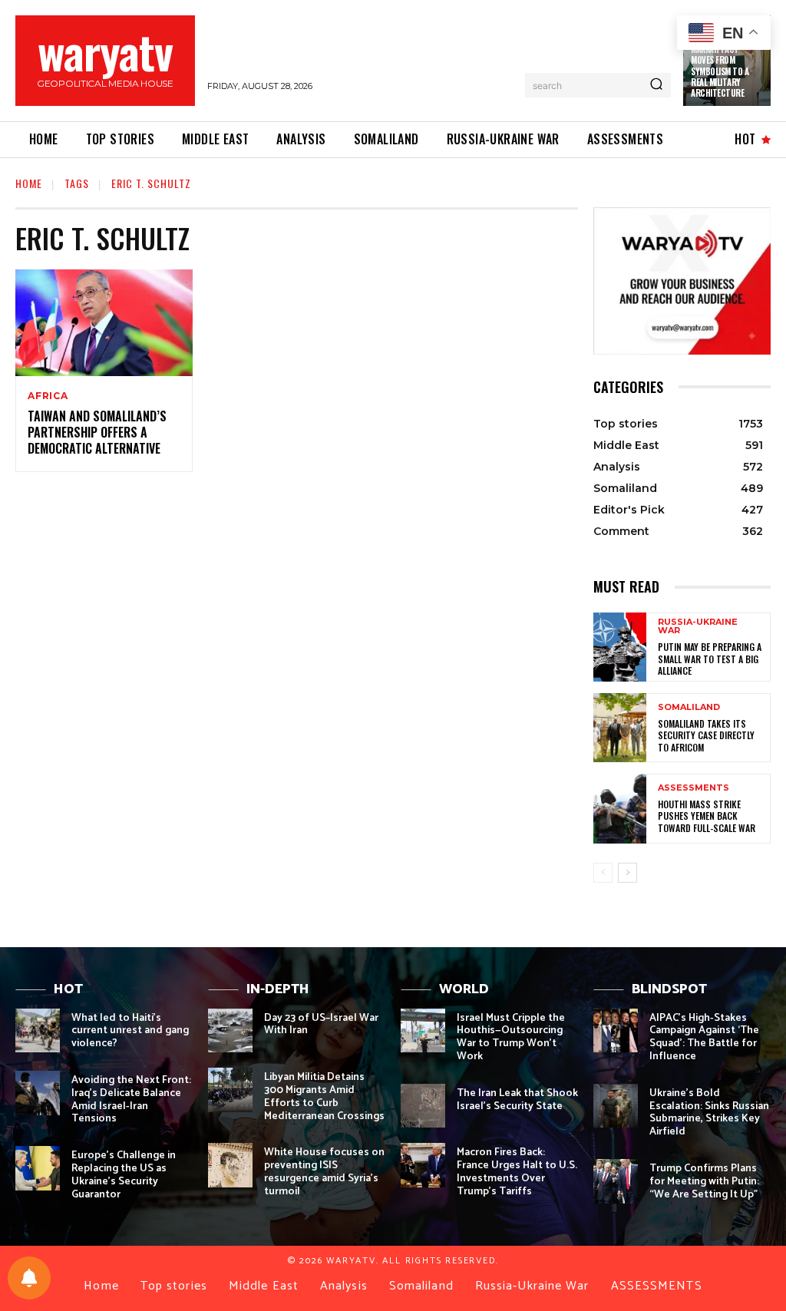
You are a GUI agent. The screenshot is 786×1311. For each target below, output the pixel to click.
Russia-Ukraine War (698, 626)
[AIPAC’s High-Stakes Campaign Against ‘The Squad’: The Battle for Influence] (615, 1031)
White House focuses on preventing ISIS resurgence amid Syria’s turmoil (324, 1172)
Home (28, 183)
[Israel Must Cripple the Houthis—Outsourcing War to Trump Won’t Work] (423, 1031)
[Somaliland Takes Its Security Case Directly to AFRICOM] (619, 727)
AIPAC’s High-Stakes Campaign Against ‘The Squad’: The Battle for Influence (704, 1037)
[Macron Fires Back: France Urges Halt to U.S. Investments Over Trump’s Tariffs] (423, 1165)
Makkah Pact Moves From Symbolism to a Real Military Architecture (719, 71)
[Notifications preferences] (29, 1278)
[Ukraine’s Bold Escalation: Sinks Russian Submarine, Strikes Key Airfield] (615, 1106)
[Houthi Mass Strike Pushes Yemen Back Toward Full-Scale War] (619, 808)
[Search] (656, 85)
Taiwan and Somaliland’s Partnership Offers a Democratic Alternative (97, 432)
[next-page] (627, 873)
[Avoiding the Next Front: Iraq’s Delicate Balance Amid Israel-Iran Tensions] (37, 1093)
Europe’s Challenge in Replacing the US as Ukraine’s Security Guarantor (123, 1175)
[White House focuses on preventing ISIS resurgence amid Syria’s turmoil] (230, 1165)
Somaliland (689, 707)
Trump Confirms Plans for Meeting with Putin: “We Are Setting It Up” (704, 1182)
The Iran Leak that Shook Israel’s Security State (517, 1100)
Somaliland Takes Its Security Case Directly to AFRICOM (706, 735)
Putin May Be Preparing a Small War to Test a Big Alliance (709, 658)
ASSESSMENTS (693, 788)
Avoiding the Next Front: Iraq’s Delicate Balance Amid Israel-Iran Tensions (131, 1100)
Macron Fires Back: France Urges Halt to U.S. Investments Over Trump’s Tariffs (517, 1172)
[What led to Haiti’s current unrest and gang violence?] (37, 1031)
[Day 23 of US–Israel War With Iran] (230, 1031)
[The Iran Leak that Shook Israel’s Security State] (423, 1106)
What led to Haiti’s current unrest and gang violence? (130, 1031)
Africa (48, 396)
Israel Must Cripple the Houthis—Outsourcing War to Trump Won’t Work (511, 1037)
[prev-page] (603, 873)
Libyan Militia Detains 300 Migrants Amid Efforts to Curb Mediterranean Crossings (324, 1096)
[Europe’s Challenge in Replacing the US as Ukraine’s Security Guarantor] (37, 1168)
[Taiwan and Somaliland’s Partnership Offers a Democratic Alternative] (104, 322)
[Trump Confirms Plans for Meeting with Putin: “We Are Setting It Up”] (615, 1181)
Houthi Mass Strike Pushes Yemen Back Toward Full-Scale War (706, 815)
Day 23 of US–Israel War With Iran (321, 1024)
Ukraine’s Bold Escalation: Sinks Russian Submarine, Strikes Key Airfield (709, 1113)
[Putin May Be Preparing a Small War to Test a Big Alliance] (619, 647)
